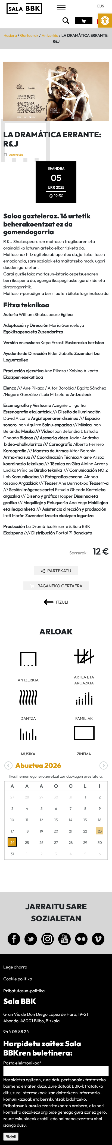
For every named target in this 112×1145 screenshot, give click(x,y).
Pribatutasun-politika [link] (24, 990)
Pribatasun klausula (22, 1105)
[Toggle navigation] (61, 8)
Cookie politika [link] (17, 978)
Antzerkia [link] (50, 35)
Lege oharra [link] (15, 967)
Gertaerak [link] (29, 35)
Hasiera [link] (10, 35)
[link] (105, 21)
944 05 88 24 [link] (16, 1031)
